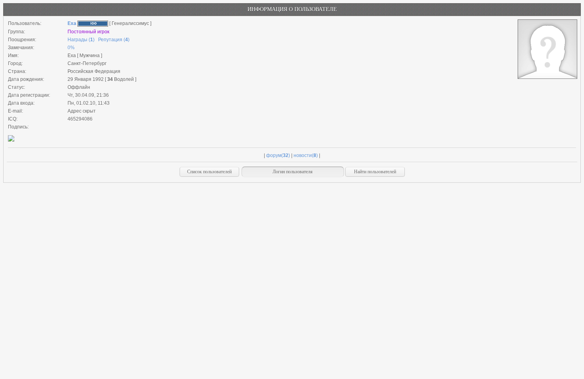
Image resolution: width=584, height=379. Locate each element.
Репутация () (114, 39)
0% (71, 47)
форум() (278, 155)
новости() (306, 155)
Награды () (81, 39)
